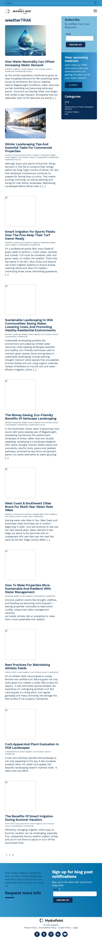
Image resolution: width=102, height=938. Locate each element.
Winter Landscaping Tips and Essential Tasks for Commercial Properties (28, 147)
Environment (10, 824)
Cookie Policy (64, 928)
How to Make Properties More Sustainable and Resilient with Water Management (28, 588)
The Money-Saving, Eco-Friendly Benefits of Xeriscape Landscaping (30, 416)
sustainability (42, 157)
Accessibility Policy (47, 928)
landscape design (48, 155)
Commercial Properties (22, 155)
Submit (73, 85)
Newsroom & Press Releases (79, 107)
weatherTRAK (10, 71)
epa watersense (22, 824)
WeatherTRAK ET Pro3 (24, 71)
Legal (75, 928)
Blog (67, 102)
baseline (8, 69)
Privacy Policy (30, 928)
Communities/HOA (12, 752)
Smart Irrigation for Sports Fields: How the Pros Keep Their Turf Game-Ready (30, 235)
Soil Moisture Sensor (43, 69)
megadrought (38, 514)
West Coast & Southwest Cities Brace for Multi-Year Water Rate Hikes (29, 506)
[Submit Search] (95, 3)
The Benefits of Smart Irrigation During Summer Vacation (29, 818)
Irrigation (16, 69)
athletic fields (10, 672)
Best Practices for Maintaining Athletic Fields (27, 666)
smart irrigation (28, 69)
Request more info (23, 892)
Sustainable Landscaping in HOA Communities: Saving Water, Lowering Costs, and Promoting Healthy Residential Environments (30, 325)
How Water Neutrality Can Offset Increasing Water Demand (29, 63)
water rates (27, 516)
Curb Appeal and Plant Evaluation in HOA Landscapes (32, 746)
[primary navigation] (95, 11)
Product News (72, 112)
